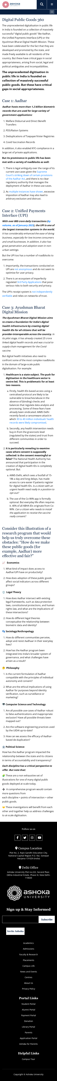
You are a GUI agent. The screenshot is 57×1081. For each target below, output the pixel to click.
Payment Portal (28, 1015)
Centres (28, 977)
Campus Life (29, 965)
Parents (28, 1032)
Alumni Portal (28, 1009)
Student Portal (28, 1004)
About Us (28, 983)
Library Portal (28, 1026)
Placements (28, 960)
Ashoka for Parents (28, 1044)
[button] (41, 4)
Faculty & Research (28, 954)
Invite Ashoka (15, 931)
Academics (28, 943)
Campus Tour (28, 1059)
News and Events (28, 971)
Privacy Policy (28, 988)
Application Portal (28, 1038)
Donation (28, 1021)
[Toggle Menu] (51, 4)
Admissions (28, 948)
